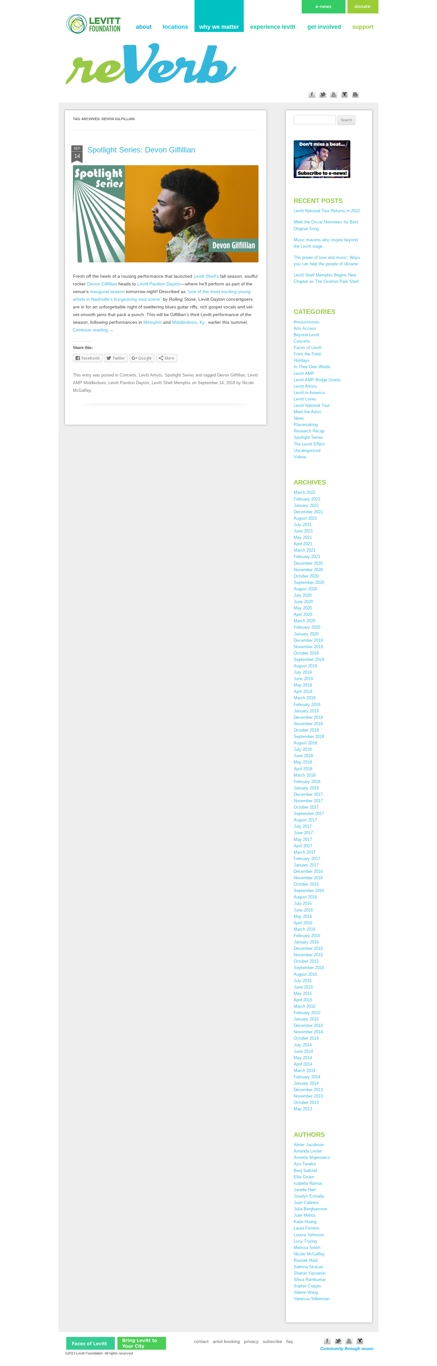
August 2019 (305, 666)
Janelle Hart (305, 1189)
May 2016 (303, 916)
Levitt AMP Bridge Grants (317, 379)
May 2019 (303, 685)
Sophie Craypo (307, 1286)
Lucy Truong (305, 1241)
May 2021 (303, 537)
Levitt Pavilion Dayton (159, 283)
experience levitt (272, 27)
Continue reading (93, 329)
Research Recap (309, 431)
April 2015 (303, 999)
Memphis (152, 322)
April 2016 (303, 922)
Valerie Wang (306, 1292)
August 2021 (305, 518)
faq (289, 1341)
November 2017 (308, 800)
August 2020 (305, 588)
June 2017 (303, 832)
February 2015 (307, 1012)
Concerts (128, 375)
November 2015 (308, 954)
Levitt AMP (304, 373)
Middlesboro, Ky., (189, 322)
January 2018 (306, 788)
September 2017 (309, 813)
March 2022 (304, 492)
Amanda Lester (308, 1151)
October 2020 (306, 576)
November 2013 (308, 1096)
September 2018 (309, 736)
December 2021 (308, 511)
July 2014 (303, 1045)
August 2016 (305, 897)
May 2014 (303, 1057)
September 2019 (309, 659)
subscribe (272, 1341)
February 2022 (307, 499)
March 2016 (304, 929)
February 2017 (307, 858)
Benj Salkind (305, 1170)
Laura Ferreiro (306, 1228)
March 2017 (304, 852)
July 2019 (303, 672)
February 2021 (307, 556)
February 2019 (307, 704)
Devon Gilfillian (102, 283)
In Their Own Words (312, 366)
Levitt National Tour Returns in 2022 (327, 210)
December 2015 (308, 948)
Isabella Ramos (308, 1183)
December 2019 (308, 640)
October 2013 (306, 1102)
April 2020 (303, 614)
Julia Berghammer (310, 1209)
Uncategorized (307, 450)
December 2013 (308, 1089)
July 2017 (303, 826)
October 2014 (306, 1038)
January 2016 (306, 942)
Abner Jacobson (309, 1144)
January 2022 (306, 505)
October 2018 (306, 730)
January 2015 (306, 1019)
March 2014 (304, 1070)
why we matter (219, 27)
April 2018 (303, 768)
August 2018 (305, 743)
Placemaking (306, 424)
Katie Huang (305, 1221)
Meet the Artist (307, 411)
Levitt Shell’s (206, 276)
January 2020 (306, 634)
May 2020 (303, 608)
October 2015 (306, 961)
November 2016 (308, 877)
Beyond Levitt (306, 334)
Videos (300, 456)
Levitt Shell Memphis (171, 382)
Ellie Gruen (304, 1177)
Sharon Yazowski (310, 1273)
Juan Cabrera (306, 1202)
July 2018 (303, 749)
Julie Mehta (304, 1215)
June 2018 (303, 755)
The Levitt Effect (309, 444)
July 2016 (303, 903)
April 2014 (303, 1064)
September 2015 (309, 967)
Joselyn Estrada (309, 1196)
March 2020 (304, 620)
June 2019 (303, 678)
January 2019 (306, 711)
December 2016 (308, 871)
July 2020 (303, 595)
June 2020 (303, 601)
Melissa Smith (307, 1247)
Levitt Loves (305, 399)
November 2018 (308, 723)
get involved (324, 27)
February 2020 (307, 627)
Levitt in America (309, 392)
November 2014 (308, 1031)
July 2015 (303, 980)
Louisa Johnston (309, 1234)
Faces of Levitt (308, 347)
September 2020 (309, 582)
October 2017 (306, 807)
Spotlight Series (179, 375)
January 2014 (306, 1083)
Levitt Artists (150, 375)
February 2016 (307, 935)
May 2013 (303, 1108)
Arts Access (305, 328)
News (299, 418)
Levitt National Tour (312, 405)
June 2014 (303, 1051)
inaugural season (107, 291)
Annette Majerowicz (312, 1157)
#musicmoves (307, 322)
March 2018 (304, 775)
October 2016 (306, 884)
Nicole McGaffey (309, 1254)
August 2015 (305, 974)
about (144, 27)
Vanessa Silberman (312, 1298)
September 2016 (309, 890)
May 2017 (303, 839)
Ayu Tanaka (305, 1163)
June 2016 (303, 910)
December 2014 (308, 1025)
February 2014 (307, 1077)
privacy (251, 1341)
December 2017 (308, 794)
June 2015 (303, 987)
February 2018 (307, 781)
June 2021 (303, 531)
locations (175, 27)
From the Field (307, 354)
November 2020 (308, 569)
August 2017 (305, 820)
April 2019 (303, 691)
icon (90, 1343)
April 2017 (303, 845)
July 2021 (303, 524)
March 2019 (304, 697)
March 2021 (304, 550)
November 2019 (308, 646)
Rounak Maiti (306, 1260)
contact (201, 1341)
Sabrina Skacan (308, 1266)
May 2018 (303, 762)
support (363, 27)
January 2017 (306, 865)
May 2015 (303, 993)
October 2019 (306, 653)
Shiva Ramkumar (310, 1279)
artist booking (226, 1341)
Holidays (302, 360)
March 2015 (304, 1006)
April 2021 (303, 543)
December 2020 (308, 563)
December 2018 (308, 717)
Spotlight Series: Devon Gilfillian (141, 149)
